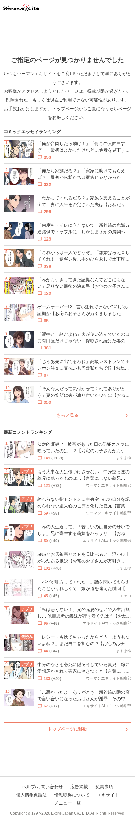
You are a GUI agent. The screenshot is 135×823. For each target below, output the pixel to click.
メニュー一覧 (67, 802)
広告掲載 (79, 786)
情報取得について (71, 794)
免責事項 (104, 786)
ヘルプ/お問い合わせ (42, 786)
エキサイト (108, 794)
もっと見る (67, 415)
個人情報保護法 (31, 794)
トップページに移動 (67, 729)
